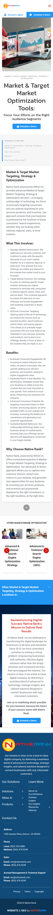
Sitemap (33, 810)
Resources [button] (33, 807)
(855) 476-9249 (20, 849)
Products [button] (7, 804)
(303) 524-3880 (17, 846)
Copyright (39, 891)
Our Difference (35, 794)
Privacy (16, 891)
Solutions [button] (7, 791)
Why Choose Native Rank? (15, 160)
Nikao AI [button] (7, 797)
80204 (22, 834)
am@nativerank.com (20, 877)
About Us (33, 791)
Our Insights (34, 804)
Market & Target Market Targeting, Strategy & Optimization (23, 147)
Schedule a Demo (41, 14)
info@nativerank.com (20, 862)
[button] (49, 6)
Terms (27, 891)
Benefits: (8, 156)
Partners (33, 797)
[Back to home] (11, 5)
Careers (32, 800)
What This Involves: (13, 152)
